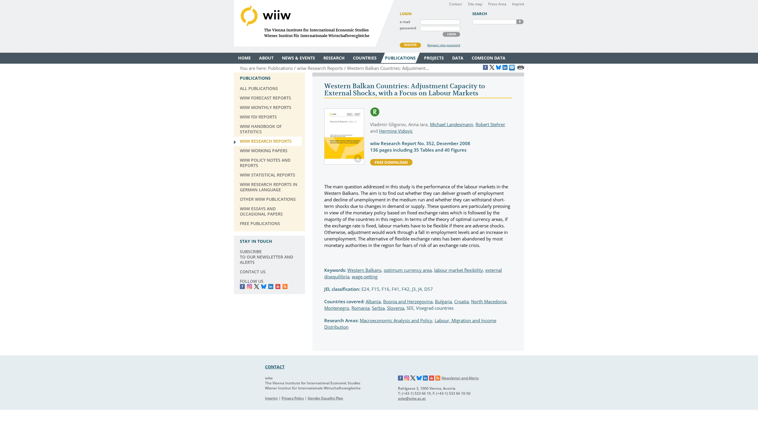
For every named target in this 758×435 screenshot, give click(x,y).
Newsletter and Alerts (460, 378)
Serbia (378, 308)
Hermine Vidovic (396, 131)
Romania (360, 308)
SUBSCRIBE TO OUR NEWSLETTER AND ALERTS (266, 257)
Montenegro (336, 308)
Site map (475, 4)
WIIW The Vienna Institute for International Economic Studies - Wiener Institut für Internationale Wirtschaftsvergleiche (314, 23)
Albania (373, 301)
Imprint (518, 4)
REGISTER (410, 45)
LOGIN (451, 34)
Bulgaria (443, 301)
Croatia (461, 301)
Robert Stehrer (490, 124)
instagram (249, 286)
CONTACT (275, 367)
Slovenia (395, 308)
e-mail (405, 21)
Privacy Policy (293, 398)
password (408, 28)
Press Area (497, 4)
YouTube (277, 286)
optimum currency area (408, 270)
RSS (285, 286)
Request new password (443, 45)
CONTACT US (253, 272)
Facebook (242, 286)
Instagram (406, 378)
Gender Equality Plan (325, 398)
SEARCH (519, 22)
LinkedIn (270, 286)
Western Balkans (364, 270)
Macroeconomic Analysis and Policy (396, 320)
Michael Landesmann (451, 124)
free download (391, 162)
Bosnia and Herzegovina (408, 301)
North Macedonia (488, 301)
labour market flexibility (458, 270)
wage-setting (365, 277)
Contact (455, 4)
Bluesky (263, 286)
